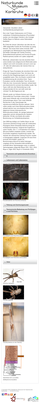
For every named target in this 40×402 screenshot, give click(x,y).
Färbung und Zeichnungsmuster (17, 205)
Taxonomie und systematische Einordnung (20, 155)
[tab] (20, 155)
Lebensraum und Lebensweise (16, 160)
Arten (8, 262)
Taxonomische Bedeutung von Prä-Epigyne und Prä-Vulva (20, 210)
